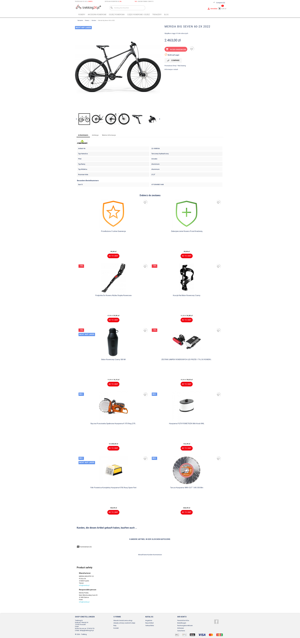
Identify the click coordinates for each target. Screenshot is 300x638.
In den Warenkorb (176, 49)
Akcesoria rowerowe (97, 14)
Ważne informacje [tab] (109, 135)
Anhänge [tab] (95, 135)
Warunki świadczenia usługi (122, 620)
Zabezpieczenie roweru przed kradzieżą (186, 231)
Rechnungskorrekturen (185, 625)
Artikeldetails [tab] (83, 135)
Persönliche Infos (183, 620)
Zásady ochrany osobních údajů (124, 623)
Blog (166, 14)
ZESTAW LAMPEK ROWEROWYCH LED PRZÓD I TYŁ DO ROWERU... (186, 359)
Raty (114, 625)
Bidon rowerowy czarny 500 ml (113, 359)
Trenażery (157, 14)
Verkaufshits (149, 625)
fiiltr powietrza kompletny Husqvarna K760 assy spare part (113, 488)
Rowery (81, 14)
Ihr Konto (182, 617)
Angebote (148, 620)
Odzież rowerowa (117, 14)
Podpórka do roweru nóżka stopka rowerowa (113, 295)
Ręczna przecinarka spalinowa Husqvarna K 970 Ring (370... (113, 423)
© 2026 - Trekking (81, 634)
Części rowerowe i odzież (138, 14)
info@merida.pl (84, 585)
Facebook (216, 621)
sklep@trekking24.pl (87, 630)
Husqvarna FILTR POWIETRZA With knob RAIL (186, 423)
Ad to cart (113, 256)
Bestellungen (181, 623)
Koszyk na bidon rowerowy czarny (186, 295)
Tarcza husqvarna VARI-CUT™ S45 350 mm (186, 488)
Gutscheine (181, 631)
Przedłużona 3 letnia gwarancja (113, 231)
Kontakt (116, 628)
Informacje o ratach (171, 69)
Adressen (180, 628)
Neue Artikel (149, 623)
